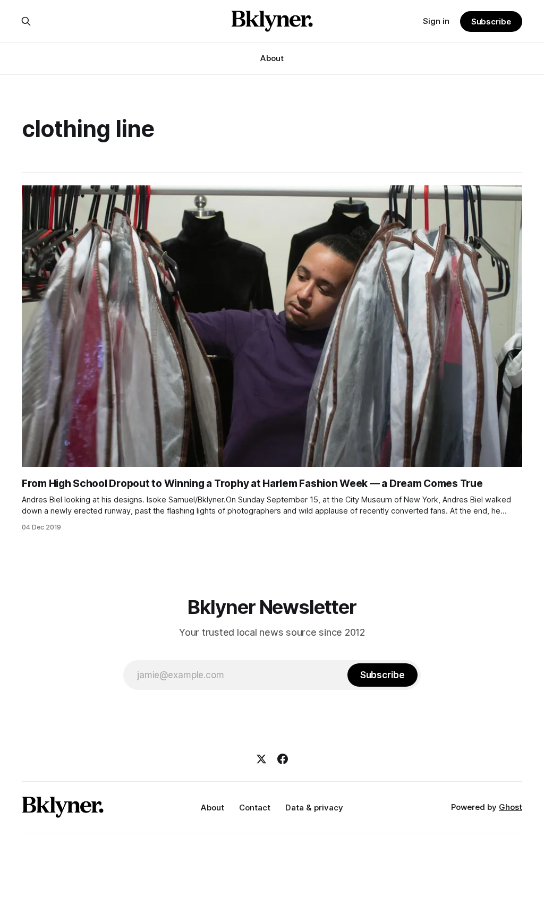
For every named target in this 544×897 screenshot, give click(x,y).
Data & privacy (314, 807)
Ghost (510, 807)
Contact (254, 807)
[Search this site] (26, 21)
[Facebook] (282, 759)
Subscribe (491, 21)
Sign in (436, 21)
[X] (261, 759)
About (272, 58)
